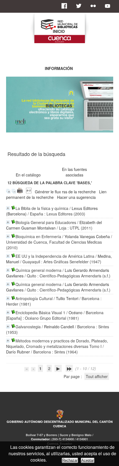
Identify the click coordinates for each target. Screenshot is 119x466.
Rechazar (69, 460)
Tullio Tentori (67, 298)
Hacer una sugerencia (76, 197)
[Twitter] (80, 6)
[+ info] (8, 208)
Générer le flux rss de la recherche (65, 191)
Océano (75, 312)
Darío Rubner (18, 352)
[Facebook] (65, 6)
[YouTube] (109, 6)
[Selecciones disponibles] (29, 191)
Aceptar (87, 460)
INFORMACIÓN (59, 68)
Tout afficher (97, 376)
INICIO (59, 31)
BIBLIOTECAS (59, 105)
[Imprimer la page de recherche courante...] (20, 191)
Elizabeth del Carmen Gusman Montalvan (54, 225)
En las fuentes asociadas (74, 172)
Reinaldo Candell (59, 326)
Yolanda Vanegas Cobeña (87, 236)
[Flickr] (94, 6)
